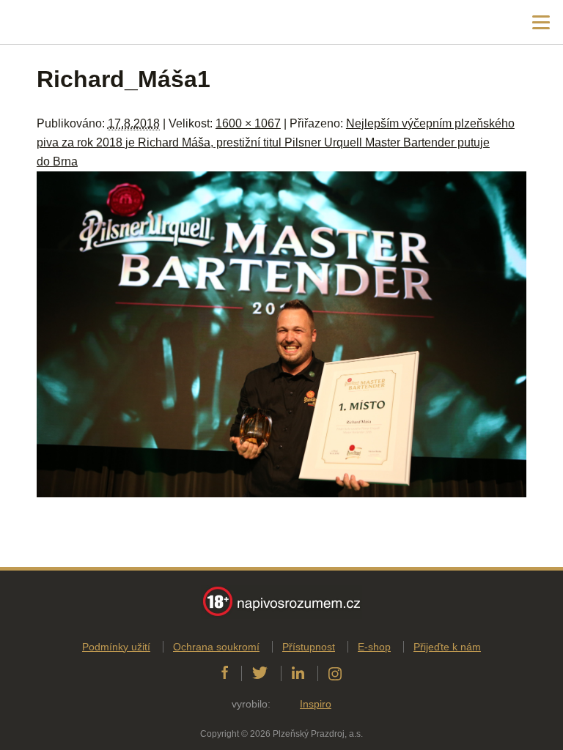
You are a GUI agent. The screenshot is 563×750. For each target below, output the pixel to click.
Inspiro (315, 704)
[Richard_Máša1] (281, 493)
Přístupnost (308, 647)
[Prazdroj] (73, 22)
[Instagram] (335, 673)
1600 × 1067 (248, 123)
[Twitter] (260, 673)
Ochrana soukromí (216, 647)
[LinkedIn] (298, 673)
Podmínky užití (116, 647)
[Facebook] (224, 673)
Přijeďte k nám (447, 647)
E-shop (374, 647)
